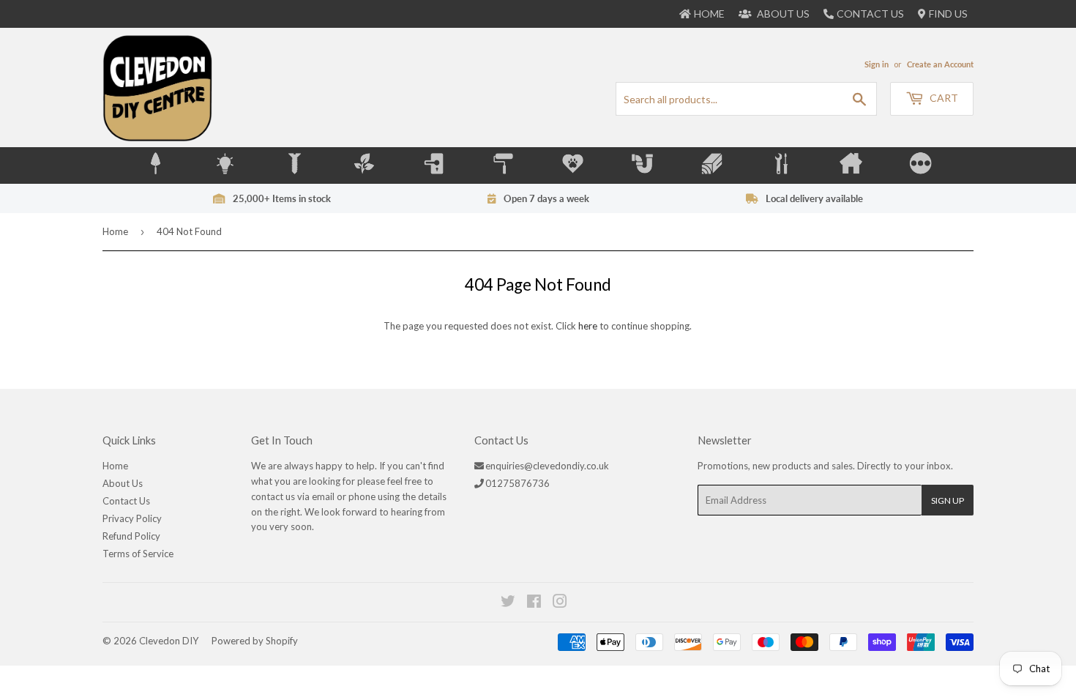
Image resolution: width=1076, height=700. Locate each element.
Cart (942, 98)
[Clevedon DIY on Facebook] (534, 603)
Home (115, 231)
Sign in (876, 64)
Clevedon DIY (168, 641)
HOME (709, 13)
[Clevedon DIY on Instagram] (561, 603)
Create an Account (940, 64)
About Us (122, 483)
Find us (948, 13)
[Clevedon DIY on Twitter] (509, 603)
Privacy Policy (132, 518)
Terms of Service (137, 553)
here (587, 326)
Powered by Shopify (255, 641)
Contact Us (870, 13)
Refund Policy (131, 536)
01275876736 (517, 483)
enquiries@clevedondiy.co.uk (547, 466)
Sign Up (947, 500)
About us (782, 13)
